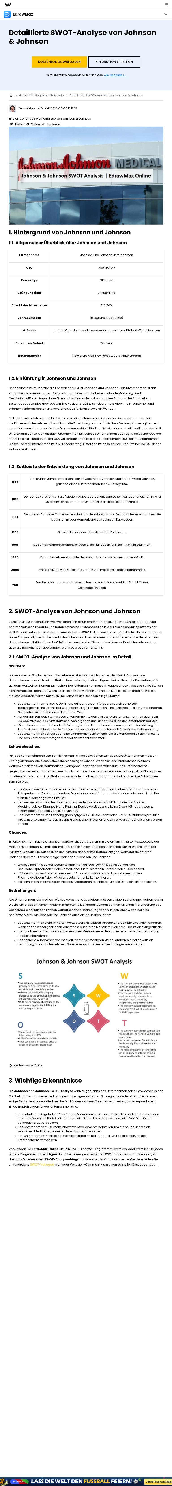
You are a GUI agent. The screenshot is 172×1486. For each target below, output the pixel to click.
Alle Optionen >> (115, 75)
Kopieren (53, 124)
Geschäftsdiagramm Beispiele (41, 95)
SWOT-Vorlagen (42, 1164)
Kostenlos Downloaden (59, 62)
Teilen (35, 124)
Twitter (19, 124)
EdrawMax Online (30, 1065)
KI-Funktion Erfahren (114, 62)
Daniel (45, 108)
